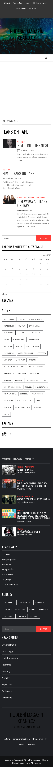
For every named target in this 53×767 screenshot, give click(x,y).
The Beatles (8, 400)
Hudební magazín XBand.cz (26, 34)
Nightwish (22, 373)
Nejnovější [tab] (17, 459)
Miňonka (26, 150)
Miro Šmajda (9, 373)
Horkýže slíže (8, 569)
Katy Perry (41, 353)
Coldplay (21, 326)
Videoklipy (21, 142)
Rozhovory (8, 616)
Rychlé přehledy (40, 3)
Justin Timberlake (25, 353)
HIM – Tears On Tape (18, 173)
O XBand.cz (21, 8)
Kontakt (33, 8)
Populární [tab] (6, 459)
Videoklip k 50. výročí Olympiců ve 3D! (33, 499)
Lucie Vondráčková (10, 584)
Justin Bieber (9, 353)
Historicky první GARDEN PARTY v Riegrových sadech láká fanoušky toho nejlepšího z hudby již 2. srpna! (33, 515)
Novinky (32, 197)
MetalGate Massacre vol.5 (15, 366)
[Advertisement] (26, 88)
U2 (31, 400)
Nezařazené (20, 609)
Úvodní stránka (9, 644)
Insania (36, 346)
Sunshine (24, 394)
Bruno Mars (9, 326)
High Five (19, 346)
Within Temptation (22, 407)
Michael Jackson (36, 366)
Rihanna (28, 387)
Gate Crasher (33, 339)
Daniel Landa (34, 326)
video (38, 400)
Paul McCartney (32, 380)
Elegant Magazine (20, 763)
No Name (18, 380)
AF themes (35, 763)
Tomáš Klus (22, 400)
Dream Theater (35, 333)
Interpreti (39, 602)
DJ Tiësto (6, 554)
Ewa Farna (6, 564)
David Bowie (8, 333)
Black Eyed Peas (35, 319)
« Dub (4, 294)
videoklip (7, 407)
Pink (44, 380)
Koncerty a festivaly (21, 3)
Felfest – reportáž (25, 469)
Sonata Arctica (10, 394)
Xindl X (6, 414)
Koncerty (20, 467)
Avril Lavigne (9, 319)
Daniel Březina (24, 473)
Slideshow (41, 197)
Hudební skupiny (24, 602)
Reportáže (30, 467)
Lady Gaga (8, 360)
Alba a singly (22, 197)
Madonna (32, 360)
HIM (27, 346)
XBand (7, 3)
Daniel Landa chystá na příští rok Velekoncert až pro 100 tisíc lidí (32, 485)
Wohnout (38, 407)
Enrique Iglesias (9, 559)
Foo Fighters (18, 339)
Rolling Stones (42, 387)
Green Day (8, 346)
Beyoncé (21, 319)
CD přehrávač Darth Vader (28, 531)
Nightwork (34, 373)
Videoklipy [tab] (29, 459)
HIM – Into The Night (33, 145)
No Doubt (8, 380)
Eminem (6, 339)
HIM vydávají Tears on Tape (32, 203)
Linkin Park (20, 360)
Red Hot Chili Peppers (12, 387)
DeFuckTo (21, 333)
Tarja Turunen (37, 394)
